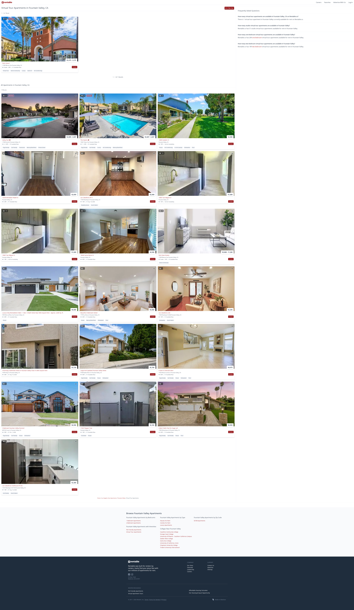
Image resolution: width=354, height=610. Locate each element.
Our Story (190, 565)
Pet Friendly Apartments (133, 530)
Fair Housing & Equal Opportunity (199, 593)
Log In (350, 2)
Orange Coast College (166, 534)
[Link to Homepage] (7, 2)
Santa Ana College (165, 541)
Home (99, 498)
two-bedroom (257, 47)
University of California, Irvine (169, 543)
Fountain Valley (122, 498)
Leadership (190, 569)
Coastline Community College (169, 532)
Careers (318, 2)
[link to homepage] (156, 561)
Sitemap (209, 569)
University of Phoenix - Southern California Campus (176, 536)
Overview (190, 567)
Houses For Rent (165, 521)
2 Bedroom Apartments (133, 523)
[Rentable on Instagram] (132, 575)
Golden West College (166, 538)
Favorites (327, 2)
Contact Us (210, 565)
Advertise (210, 567)
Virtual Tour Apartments (133, 532)
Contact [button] (75, 67)
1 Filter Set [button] (229, 8)
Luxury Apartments (166, 525)
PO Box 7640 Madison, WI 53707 (134, 578)
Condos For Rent (165, 523)
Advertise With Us (339, 2)
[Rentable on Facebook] (129, 575)
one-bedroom (257, 38)
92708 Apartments (199, 521)
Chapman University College (169, 545)
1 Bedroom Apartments (133, 521)
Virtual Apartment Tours (135, 593)
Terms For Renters (154, 599)
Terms (146, 599)
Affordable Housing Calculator (198, 590)
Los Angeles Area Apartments (109, 498)
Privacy (164, 599)
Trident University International (170, 547)
